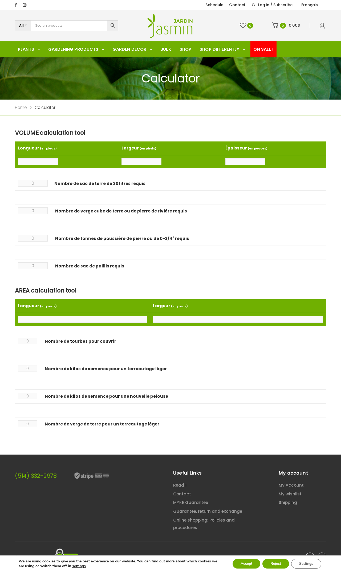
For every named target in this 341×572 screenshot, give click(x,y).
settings (79, 566)
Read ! (179, 485)
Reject (275, 563)
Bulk (165, 49)
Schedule (214, 4)
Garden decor (129, 49)
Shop (186, 49)
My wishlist (290, 494)
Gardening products (73, 49)
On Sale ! (263, 49)
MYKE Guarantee (190, 502)
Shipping (288, 502)
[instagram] (24, 5)
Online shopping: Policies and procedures (204, 524)
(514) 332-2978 (36, 476)
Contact (237, 4)
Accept (246, 563)
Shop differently (219, 49)
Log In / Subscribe (275, 4)
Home (21, 107)
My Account (291, 485)
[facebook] (16, 5)
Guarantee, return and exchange (207, 511)
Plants (26, 49)
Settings (306, 563)
